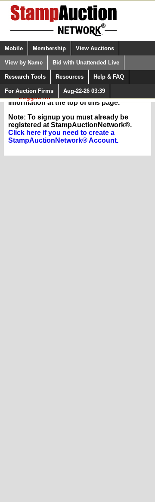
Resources (70, 76)
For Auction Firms (29, 91)
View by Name (24, 62)
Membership (49, 48)
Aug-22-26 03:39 (84, 91)
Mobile (14, 48)
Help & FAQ (108, 76)
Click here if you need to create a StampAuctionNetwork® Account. (63, 136)
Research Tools (25, 76)
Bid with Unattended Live (86, 62)
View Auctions (95, 48)
